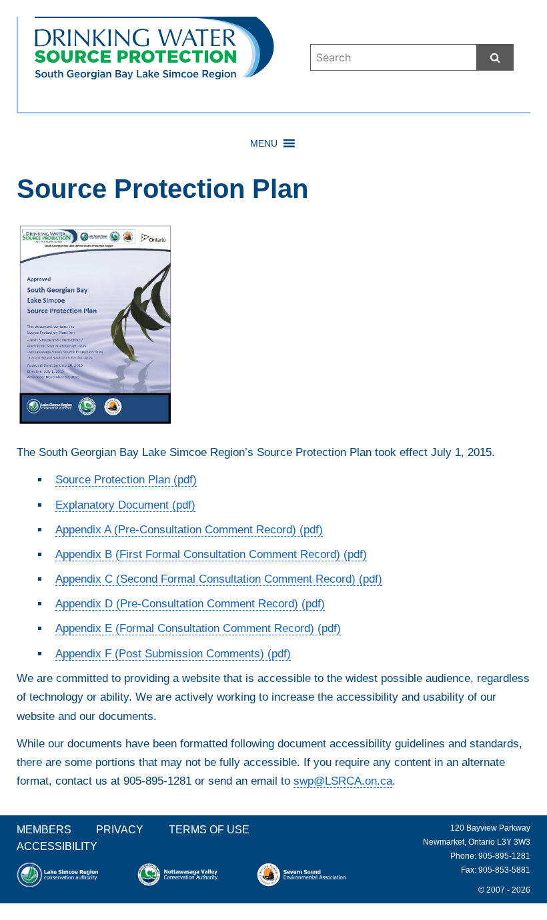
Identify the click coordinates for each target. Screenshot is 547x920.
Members (44, 829)
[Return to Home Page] (154, 70)
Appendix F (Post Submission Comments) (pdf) (173, 653)
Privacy (119, 829)
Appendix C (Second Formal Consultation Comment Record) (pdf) (218, 579)
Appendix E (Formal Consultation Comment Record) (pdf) (198, 628)
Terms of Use (209, 829)
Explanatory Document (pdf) (125, 505)
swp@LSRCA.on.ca (343, 781)
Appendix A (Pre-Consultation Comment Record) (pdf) (189, 529)
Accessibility (57, 846)
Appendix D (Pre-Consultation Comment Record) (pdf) (190, 603)
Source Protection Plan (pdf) (126, 479)
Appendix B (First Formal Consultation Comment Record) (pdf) (211, 554)
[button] (264, 143)
